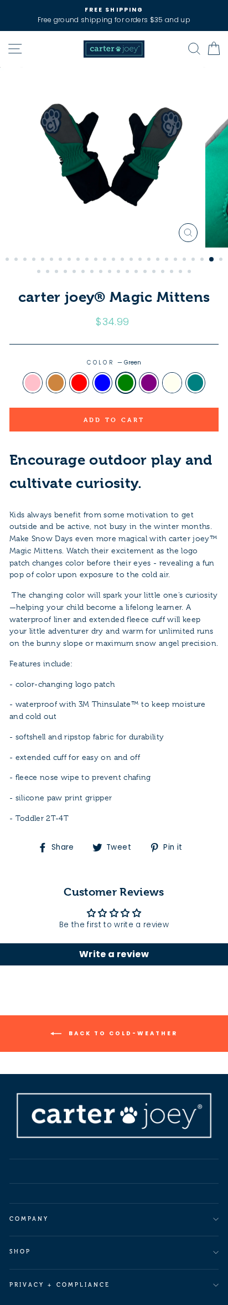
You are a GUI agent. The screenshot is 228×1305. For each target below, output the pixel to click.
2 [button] (17, 260)
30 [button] (75, 272)
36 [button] (128, 272)
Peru (55, 383)
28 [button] (57, 272)
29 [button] (66, 272)
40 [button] (164, 272)
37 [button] (137, 272)
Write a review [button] (114, 954)
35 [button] (119, 272)
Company (29, 1218)
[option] (114, 15)
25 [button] (222, 260)
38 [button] (146, 272)
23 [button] (203, 260)
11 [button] (97, 260)
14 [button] (123, 260)
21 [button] (185, 260)
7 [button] (61, 260)
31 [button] (84, 272)
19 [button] (167, 260)
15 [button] (132, 260)
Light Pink (32, 383)
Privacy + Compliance (59, 1284)
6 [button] (52, 260)
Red (79, 383)
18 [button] (159, 260)
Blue (102, 383)
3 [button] (26, 260)
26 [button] (40, 272)
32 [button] (93, 272)
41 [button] (172, 272)
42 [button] (181, 272)
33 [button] (102, 272)
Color (114, 362)
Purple (148, 383)
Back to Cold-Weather (122, 1033)
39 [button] (155, 272)
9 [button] (79, 260)
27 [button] (48, 272)
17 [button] (150, 260)
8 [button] (70, 260)
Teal (195, 383)
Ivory (172, 383)
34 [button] (110, 272)
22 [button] (194, 260)
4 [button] (35, 260)
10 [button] (88, 260)
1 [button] (8, 260)
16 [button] (141, 260)
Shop (20, 1251)
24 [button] (212, 260)
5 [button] (43, 260)
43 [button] (190, 272)
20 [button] (176, 260)
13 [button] (114, 260)
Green (125, 383)
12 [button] (105, 260)
